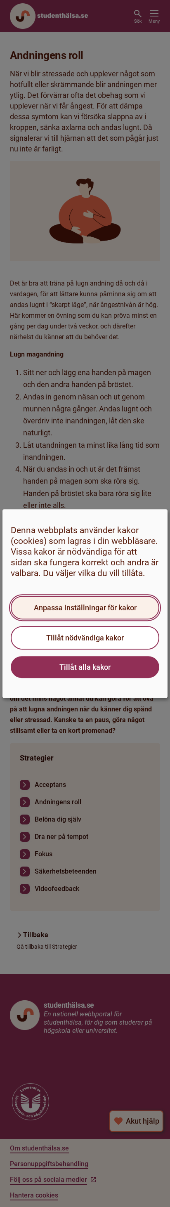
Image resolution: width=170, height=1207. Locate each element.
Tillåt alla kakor (85, 667)
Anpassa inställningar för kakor (85, 607)
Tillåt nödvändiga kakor (85, 637)
